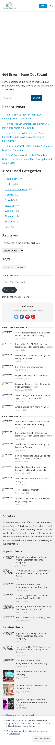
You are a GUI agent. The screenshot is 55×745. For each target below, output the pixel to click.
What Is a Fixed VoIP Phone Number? (32, 407)
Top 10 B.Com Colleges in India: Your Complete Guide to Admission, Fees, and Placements (23, 136)
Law (7, 226)
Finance (9, 216)
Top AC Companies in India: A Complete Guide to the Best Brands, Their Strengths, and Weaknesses (27, 159)
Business (10, 194)
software (8, 267)
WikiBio (9, 210)
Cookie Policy (14, 733)
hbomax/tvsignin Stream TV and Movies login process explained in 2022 (33, 396)
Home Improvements (16, 189)
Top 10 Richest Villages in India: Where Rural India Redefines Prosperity (32, 334)
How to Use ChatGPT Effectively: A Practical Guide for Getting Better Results (34, 345)
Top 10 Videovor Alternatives (28, 489)
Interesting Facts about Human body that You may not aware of (33, 607)
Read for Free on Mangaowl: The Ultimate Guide (31, 687)
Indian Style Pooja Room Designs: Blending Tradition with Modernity (30, 468)
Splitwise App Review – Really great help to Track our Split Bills (33, 597)
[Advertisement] (27, 40)
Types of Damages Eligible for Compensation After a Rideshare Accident (31, 702)
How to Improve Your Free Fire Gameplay (31, 673)
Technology (11, 178)
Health (8, 184)
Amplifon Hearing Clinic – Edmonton (31, 375)
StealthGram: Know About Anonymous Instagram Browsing (32, 357)
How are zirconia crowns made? (29, 367)
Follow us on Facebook (19, 715)
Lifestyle (9, 205)
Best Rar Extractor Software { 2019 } (34, 617)
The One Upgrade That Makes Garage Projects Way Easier (32, 500)
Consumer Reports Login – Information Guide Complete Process (33, 385)
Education (10, 221)
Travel (8, 200)
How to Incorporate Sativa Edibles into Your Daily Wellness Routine (32, 457)
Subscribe (9, 290)
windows (21, 267)
